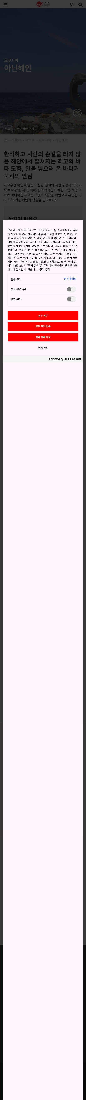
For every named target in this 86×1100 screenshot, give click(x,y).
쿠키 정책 (44, 269)
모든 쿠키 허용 (43, 326)
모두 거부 (43, 315)
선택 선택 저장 (43, 337)
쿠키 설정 (43, 347)
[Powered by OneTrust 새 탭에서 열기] (65, 359)
